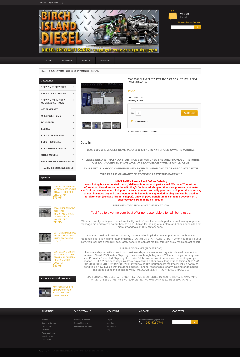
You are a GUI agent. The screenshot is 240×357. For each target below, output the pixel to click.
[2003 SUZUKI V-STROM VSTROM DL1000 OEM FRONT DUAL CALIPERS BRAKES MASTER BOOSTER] (45, 256)
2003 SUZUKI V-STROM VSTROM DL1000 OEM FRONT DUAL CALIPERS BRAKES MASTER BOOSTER (64, 257)
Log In (62, 2)
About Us (45, 320)
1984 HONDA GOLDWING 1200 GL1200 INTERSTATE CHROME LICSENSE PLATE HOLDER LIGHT (64, 213)
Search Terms (47, 336)
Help (109, 330)
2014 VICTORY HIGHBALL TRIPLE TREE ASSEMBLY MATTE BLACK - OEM (65, 235)
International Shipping (83, 326)
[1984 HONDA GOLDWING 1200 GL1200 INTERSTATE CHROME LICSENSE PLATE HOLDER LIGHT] (45, 212)
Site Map (45, 330)
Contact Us (46, 340)
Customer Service (49, 323)
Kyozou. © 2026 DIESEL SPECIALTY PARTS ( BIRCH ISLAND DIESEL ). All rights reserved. (79, 351)
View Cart (110, 323)
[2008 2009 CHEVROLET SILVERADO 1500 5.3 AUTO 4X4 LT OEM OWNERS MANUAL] (87, 122)
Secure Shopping (81, 323)
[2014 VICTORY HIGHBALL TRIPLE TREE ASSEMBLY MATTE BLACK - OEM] (45, 237)
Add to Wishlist (141, 121)
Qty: (132, 113)
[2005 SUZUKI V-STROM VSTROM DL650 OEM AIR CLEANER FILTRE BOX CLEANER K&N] (45, 191)
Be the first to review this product (144, 131)
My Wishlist (53, 2)
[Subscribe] (194, 322)
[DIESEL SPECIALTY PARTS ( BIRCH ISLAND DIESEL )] (99, 31)
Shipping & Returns (82, 320)
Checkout (42, 2)
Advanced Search (49, 333)
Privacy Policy (47, 326)
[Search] (197, 27)
